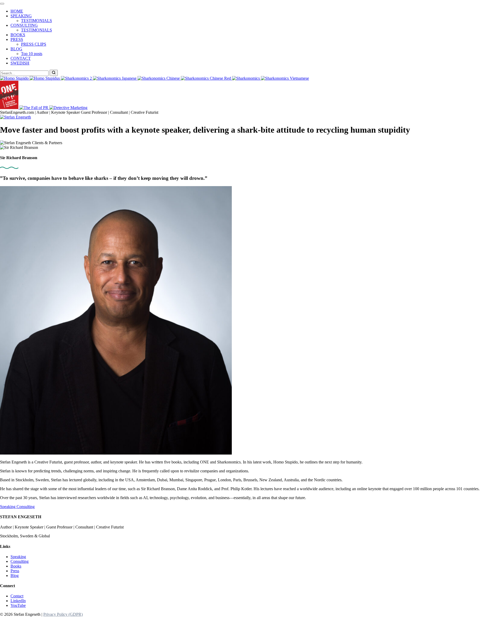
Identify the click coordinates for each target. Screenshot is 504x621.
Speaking (8, 506)
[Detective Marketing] (68, 107)
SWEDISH (19, 63)
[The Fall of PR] (34, 107)
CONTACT (20, 58)
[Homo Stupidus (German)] (45, 78)
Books (15, 566)
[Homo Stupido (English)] (15, 78)
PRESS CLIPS (33, 44)
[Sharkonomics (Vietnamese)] (285, 78)
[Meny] (2, 3)
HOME (16, 11)
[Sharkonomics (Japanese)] (115, 78)
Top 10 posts (31, 53)
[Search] (54, 73)
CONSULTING (24, 25)
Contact (16, 596)
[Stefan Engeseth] (15, 117)
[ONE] (9, 107)
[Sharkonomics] (246, 78)
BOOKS (17, 35)
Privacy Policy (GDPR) (63, 614)
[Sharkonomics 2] (77, 78)
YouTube (18, 605)
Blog (14, 575)
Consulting (26, 506)
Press (14, 571)
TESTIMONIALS (36, 20)
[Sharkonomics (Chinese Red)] (206, 78)
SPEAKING (21, 16)
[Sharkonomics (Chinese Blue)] (159, 78)
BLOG (16, 49)
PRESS (16, 39)
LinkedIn (18, 600)
